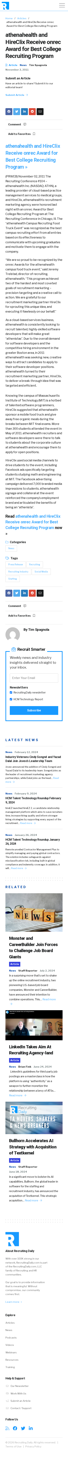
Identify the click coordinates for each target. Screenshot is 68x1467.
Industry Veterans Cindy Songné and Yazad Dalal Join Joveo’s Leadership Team (33, 759)
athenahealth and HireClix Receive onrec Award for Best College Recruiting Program (32, 522)
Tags (14, 558)
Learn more (12, 1301)
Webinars (11, 1352)
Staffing (12, 578)
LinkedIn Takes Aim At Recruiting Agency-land (31, 1050)
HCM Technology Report (28, 699)
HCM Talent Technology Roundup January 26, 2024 (32, 841)
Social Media (41, 571)
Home (9, 18)
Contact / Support (20, 1408)
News (23, 65)
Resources (11, 1359)
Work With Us (18, 1393)
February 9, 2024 (26, 793)
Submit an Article (17, 78)
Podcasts (11, 1337)
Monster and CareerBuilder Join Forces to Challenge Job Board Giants (33, 947)
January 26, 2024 (26, 834)
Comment (15, 124)
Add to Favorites (19, 134)
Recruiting (34, 564)
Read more (26, 823)
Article (12, 65)
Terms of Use (13, 1446)
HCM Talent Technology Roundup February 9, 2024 (33, 800)
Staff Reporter (27, 970)
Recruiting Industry (18, 571)
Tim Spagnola (38, 65)
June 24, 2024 (43, 1066)
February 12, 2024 (26, 752)
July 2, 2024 (47, 970)
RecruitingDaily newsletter (29, 692)
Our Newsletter (19, 1386)
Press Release (15, 564)
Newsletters (19, 687)
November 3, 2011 (17, 69)
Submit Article (15, 94)
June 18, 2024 (18, 1171)
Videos (9, 1344)
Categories (17, 542)
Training (10, 1367)
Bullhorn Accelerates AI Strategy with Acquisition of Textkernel (32, 1147)
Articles (21, 18)
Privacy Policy (33, 1446)
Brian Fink (24, 1066)
